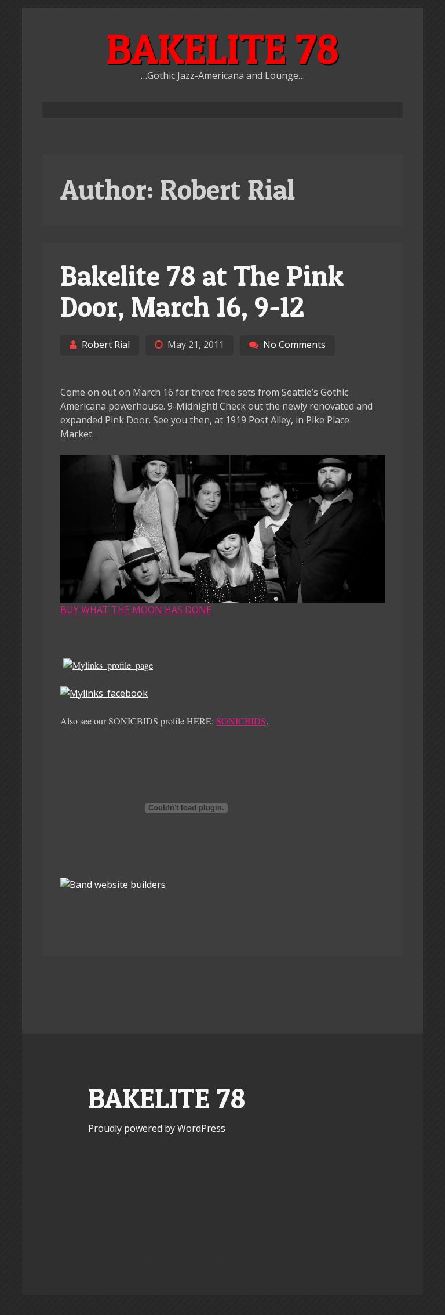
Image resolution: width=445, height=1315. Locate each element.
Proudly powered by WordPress (156, 1128)
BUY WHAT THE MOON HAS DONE (135, 609)
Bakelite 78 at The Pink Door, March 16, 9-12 (202, 291)
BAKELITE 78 (222, 48)
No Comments (294, 344)
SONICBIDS (241, 721)
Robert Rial (106, 344)
